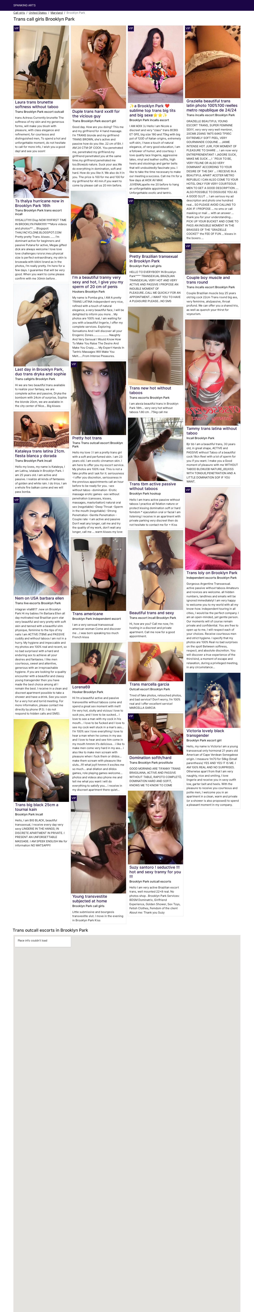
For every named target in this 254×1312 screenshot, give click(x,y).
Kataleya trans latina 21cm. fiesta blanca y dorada (40, 453)
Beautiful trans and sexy (151, 612)
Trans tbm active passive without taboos (152, 486)
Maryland (57, 12)
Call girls (19, 12)
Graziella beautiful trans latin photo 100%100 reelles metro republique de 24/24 (212, 106)
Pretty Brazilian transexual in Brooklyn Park (153, 258)
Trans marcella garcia (149, 684)
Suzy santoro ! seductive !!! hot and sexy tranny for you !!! (155, 872)
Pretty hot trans (87, 438)
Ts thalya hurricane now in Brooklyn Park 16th (39, 203)
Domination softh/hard (150, 757)
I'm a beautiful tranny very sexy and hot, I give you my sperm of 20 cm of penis (97, 282)
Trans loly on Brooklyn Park (212, 572)
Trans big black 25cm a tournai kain (36, 807)
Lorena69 (81, 687)
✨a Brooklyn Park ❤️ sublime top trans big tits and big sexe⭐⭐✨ (152, 110)
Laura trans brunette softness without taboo (36, 104)
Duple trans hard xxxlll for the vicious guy (96, 113)
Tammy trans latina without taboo (212, 430)
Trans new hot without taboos (150, 390)
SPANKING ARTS (24, 5)
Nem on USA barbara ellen (39, 598)
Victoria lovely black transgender (205, 733)
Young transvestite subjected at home (89, 898)
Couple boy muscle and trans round (208, 279)
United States (38, 12)
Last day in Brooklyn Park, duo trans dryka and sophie (40, 371)
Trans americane (87, 613)
